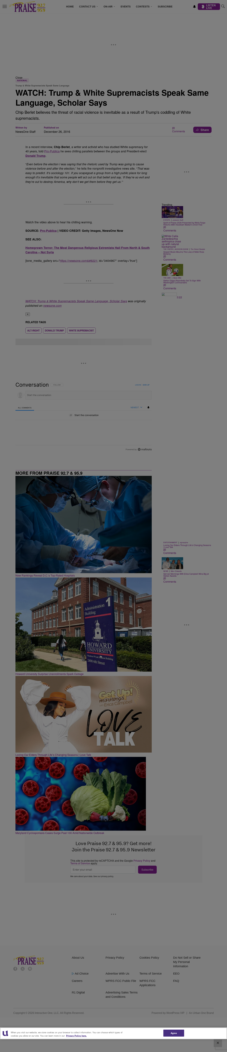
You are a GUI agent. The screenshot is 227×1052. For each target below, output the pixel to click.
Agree (174, 1033)
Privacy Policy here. (76, 1035)
